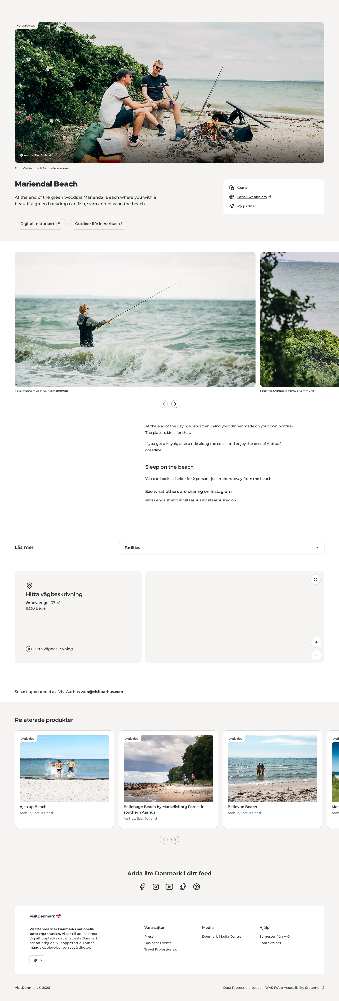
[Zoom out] (316, 655)
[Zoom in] (316, 642)
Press (148, 936)
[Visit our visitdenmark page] (169, 887)
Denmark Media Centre (221, 936)
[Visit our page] (156, 887)
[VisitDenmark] (45, 916)
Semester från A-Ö (274, 936)
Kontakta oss (270, 943)
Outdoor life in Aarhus (96, 224)
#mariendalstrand (161, 500)
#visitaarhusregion (219, 500)
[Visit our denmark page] (142, 887)
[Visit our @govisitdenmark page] (183, 887)
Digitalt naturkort (37, 224)
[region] (234, 617)
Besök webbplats (252, 197)
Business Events (157, 943)
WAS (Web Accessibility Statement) (294, 988)
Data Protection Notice (242, 988)
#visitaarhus (190, 500)
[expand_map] (315, 580)
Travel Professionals (160, 949)
